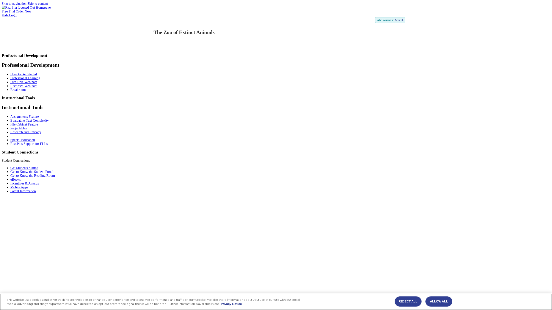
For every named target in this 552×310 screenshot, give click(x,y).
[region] (276, 301)
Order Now (23, 11)
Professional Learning (25, 78)
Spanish (399, 20)
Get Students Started (24, 168)
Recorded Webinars (23, 86)
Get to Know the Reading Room (32, 175)
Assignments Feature (24, 116)
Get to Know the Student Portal (31, 172)
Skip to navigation (14, 3)
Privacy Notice (231, 304)
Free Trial (8, 11)
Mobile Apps (19, 187)
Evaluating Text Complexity (29, 120)
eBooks (15, 179)
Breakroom (18, 89)
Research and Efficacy (25, 132)
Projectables (18, 128)
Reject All (408, 301)
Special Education (22, 140)
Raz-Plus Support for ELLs (29, 144)
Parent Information (23, 191)
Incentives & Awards (24, 183)
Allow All (439, 301)
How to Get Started (23, 74)
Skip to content (37, 3)
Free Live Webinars (23, 82)
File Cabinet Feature (24, 124)
